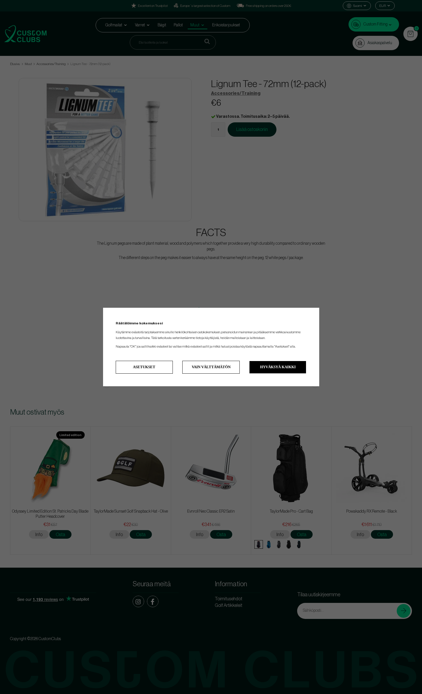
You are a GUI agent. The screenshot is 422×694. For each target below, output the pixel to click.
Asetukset (144, 367)
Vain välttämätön (211, 367)
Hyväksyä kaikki (278, 367)
